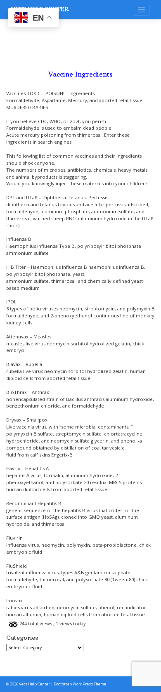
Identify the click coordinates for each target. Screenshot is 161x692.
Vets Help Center (34, 684)
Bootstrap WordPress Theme (80, 684)
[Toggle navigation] (141, 10)
